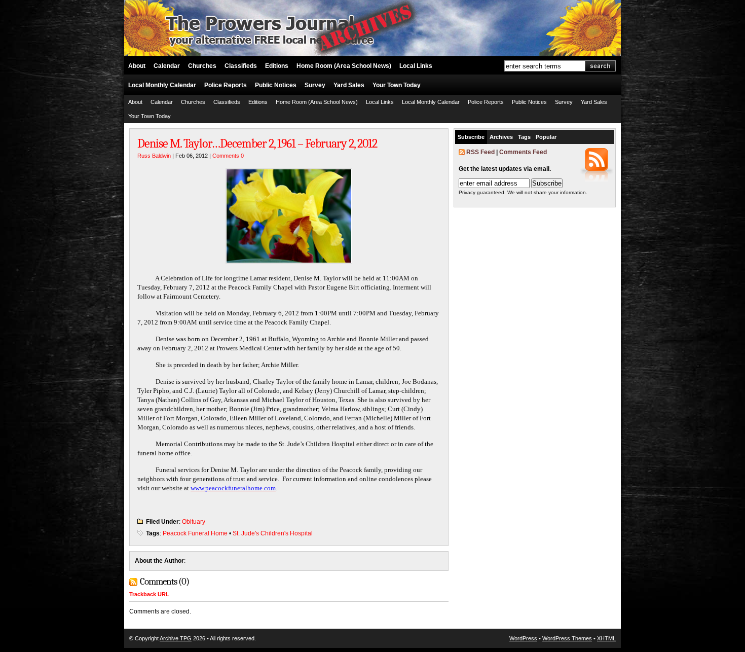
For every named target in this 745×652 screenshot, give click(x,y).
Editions (276, 65)
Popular (546, 137)
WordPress (523, 638)
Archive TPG (176, 638)
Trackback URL (149, 594)
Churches (202, 65)
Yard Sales (348, 85)
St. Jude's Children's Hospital (273, 533)
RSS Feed (480, 152)
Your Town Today (396, 85)
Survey (315, 85)
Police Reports (225, 85)
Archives (501, 137)
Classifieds (241, 65)
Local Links (415, 65)
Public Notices (275, 85)
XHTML (606, 638)
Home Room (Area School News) (343, 65)
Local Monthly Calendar (162, 85)
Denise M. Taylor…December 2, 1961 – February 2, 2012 (257, 143)
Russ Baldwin (154, 156)
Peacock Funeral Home (195, 533)
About (136, 65)
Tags (524, 137)
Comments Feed (523, 152)
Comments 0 (228, 156)
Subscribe (471, 137)
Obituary (193, 521)
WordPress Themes (567, 638)
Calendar (167, 65)
